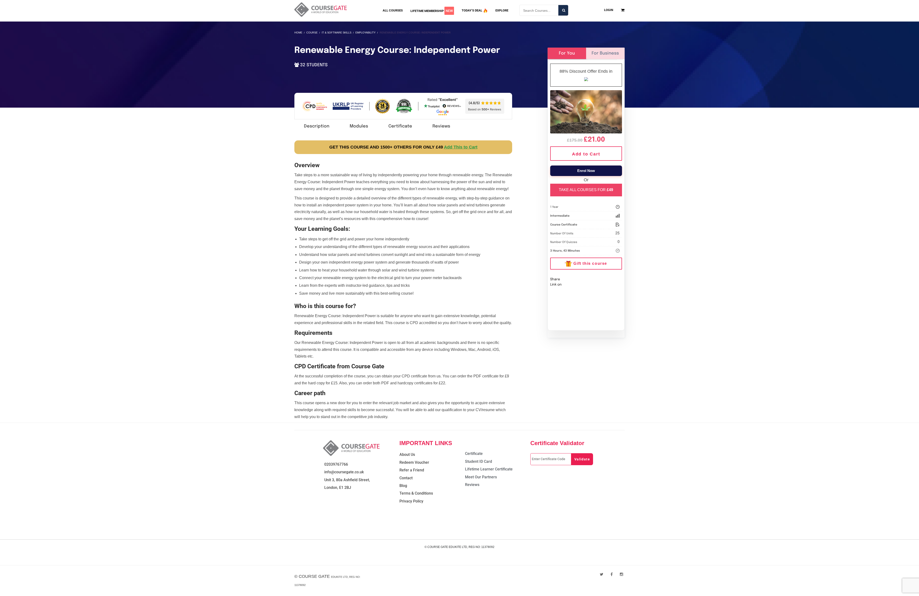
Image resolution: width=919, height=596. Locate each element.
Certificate (400, 126)
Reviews (441, 126)
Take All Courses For (586, 190)
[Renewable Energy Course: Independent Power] (586, 111)
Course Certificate (563, 224)
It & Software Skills (336, 32)
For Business (605, 53)
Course (312, 32)
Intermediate (560, 216)
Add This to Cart (460, 147)
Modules (359, 126)
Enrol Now (586, 171)
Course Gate (314, 576)
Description (316, 126)
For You (567, 53)
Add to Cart (586, 154)
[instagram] (621, 574)
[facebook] (611, 574)
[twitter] (601, 574)
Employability (365, 32)
